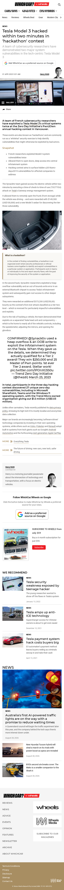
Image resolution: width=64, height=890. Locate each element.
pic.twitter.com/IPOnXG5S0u (32, 370)
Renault (52, 426)
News (4, 17)
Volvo (32, 426)
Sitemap (6, 877)
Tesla (14, 190)
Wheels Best (28, 17)
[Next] (61, 17)
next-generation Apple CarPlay (47, 433)
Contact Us (7, 881)
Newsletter (9, 841)
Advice (6, 815)
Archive (7, 847)
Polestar (40, 426)
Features (8, 834)
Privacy (5, 870)
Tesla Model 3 (31, 123)
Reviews (15, 17)
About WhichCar (12, 853)
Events (6, 822)
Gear (41, 17)
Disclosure (7, 874)
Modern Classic (54, 17)
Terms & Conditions (11, 866)
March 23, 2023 (40, 377)
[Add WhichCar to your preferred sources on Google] (32, 514)
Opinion (7, 828)
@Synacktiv (37, 338)
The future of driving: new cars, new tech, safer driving (35, 450)
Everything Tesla (21, 441)
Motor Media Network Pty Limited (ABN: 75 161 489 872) (33, 886)
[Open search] (59, 4)
